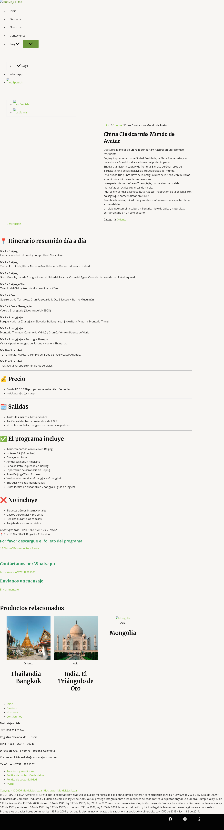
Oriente (117, 125)
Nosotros (16, 27)
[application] (18, 44)
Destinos (15, 19)
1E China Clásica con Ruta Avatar (20, 548)
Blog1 (24, 66)
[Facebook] (170, 820)
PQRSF (11, 783)
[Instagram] (185, 820)
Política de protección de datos (25, 775)
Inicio (13, 11)
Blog (13, 44)
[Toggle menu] (31, 44)
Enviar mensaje (9, 589)
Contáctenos (17, 35)
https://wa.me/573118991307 (17, 572)
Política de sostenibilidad (22, 779)
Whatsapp (16, 74)
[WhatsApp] (199, 820)
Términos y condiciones (21, 771)
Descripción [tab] (14, 224)
